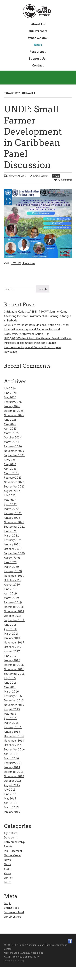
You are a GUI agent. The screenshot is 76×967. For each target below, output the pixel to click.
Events (8, 846)
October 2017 (12, 647)
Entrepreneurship (14, 842)
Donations (10, 837)
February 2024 (13, 446)
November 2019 (14, 575)
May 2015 (10, 714)
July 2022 (10, 495)
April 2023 (10, 468)
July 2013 (10, 789)
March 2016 (11, 691)
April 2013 (10, 803)
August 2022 (12, 491)
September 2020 (14, 553)
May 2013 (10, 798)
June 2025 (10, 419)
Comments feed (14, 912)
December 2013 (14, 771)
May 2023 (10, 464)
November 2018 (14, 611)
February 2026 (13, 402)
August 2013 (12, 785)
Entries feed (11, 907)
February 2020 (13, 571)
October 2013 (12, 780)
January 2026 (12, 406)
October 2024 (12, 437)
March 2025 (11, 433)
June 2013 (10, 794)
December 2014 (14, 736)
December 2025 (14, 410)
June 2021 (10, 531)
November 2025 (14, 415)
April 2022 (10, 504)
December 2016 (14, 665)
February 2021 (13, 540)
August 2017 (12, 651)
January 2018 (12, 638)
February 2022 (13, 513)
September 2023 (14, 455)
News (38, 45)
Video (7, 873)
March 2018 (11, 633)
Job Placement (13, 851)
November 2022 (14, 482)
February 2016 (13, 696)
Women (8, 877)
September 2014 (14, 749)
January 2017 (12, 660)
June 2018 (10, 624)
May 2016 (10, 687)
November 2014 (14, 740)
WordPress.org (12, 916)
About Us (38, 24)
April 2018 (10, 629)
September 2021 (14, 526)
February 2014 (13, 763)
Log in (7, 903)
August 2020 (12, 558)
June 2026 (10, 393)
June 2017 (10, 656)
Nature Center (12, 855)
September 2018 (14, 620)
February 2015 (13, 727)
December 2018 (14, 607)
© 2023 (8, 945)
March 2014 (11, 758)
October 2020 (12, 549)
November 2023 (14, 451)
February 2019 (13, 602)
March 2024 (11, 442)
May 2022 (10, 500)
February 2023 (13, 477)
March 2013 (11, 807)
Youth (7, 882)
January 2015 (12, 731)
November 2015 (14, 705)
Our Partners (38, 31)
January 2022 (12, 517)
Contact (38, 65)
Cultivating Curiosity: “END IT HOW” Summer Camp (35, 311)
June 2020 (10, 562)
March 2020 (11, 566)
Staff (7, 868)
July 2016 (10, 678)
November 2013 (14, 776)
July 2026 (10, 388)
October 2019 (12, 580)
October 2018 (12, 615)
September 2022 (14, 486)
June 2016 (10, 682)
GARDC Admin (40, 176)
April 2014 (10, 754)
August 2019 (12, 584)
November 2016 (14, 669)
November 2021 (14, 522)
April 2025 (10, 428)
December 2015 (14, 700)
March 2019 (11, 598)
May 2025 (10, 424)
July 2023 (10, 459)
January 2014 (12, 767)
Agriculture (10, 833)
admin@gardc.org (14, 960)
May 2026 (10, 397)
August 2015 (12, 709)
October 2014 (12, 745)
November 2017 (14, 642)
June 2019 (10, 589)
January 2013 (12, 812)
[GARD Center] (38, 13)
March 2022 (11, 509)
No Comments (65, 179)
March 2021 (11, 535)
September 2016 (14, 673)
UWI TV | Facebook (23, 263)
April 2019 (10, 593)
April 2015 (10, 718)
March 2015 (11, 722)
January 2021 (12, 544)
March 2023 (11, 473)
